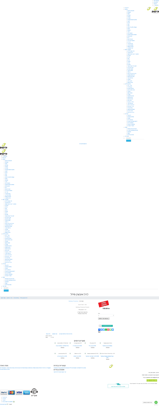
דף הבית (127, 7)
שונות (126, 127)
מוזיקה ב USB (130, 48)
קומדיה (128, 94)
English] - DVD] (130, 101)
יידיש (128, 37)
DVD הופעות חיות (131, 40)
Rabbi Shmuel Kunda (131, 73)
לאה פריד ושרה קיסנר (131, 66)
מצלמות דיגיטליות (131, 124)
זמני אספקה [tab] (54, 333)
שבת (128, 25)
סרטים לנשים (130, 98)
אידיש (128, 60)
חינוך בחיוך (129, 81)
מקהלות (129, 12)
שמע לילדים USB (130, 51)
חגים (128, 58)
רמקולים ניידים (130, 122)
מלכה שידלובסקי (130, 76)
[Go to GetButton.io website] (156, 404)
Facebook (4, 397)
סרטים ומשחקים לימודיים (132, 130)
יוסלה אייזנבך (130, 70)
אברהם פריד (130, 43)
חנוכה (128, 21)
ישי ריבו (129, 42)
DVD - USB (129, 85)
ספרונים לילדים (130, 134)
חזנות (128, 13)
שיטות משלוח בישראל (33, 367)
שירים (128, 57)
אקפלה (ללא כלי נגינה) (132, 27)
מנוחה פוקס (129, 93)
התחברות (156, 2)
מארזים (128, 15)
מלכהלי (128, 79)
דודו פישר (56, 372)
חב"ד (128, 31)
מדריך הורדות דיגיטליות (43, 367)
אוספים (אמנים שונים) (132, 34)
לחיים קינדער (130, 52)
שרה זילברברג (130, 67)
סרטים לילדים (128, 84)
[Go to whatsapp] (156, 402)
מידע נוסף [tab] (48, 333)
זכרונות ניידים (130, 119)
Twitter (3, 400)
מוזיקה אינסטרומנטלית (132, 19)
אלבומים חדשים (130, 10)
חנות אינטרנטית (3, 404)
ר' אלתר (129, 72)
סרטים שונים (130, 97)
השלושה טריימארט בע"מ (7, 401)
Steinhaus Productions (73, 301)
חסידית (128, 18)
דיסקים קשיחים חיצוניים (132, 121)
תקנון (50, 367)
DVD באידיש (130, 107)
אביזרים (126, 113)
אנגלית (128, 16)
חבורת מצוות (130, 82)
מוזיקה (126, 9)
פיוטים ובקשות (130, 46)
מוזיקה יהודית (83, 367)
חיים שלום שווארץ (131, 75)
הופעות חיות (129, 33)
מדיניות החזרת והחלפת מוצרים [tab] (65, 333)
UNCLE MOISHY (130, 104)
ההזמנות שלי (156, 0)
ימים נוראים (129, 36)
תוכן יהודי (127, 136)
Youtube (4, 398)
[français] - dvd (130, 106)
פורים (128, 22)
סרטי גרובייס (130, 110)
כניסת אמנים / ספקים (7, 367)
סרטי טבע (129, 100)
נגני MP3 (129, 115)
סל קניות (156, 5)
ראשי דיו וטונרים (130, 125)
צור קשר (27, 367)
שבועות (128, 30)
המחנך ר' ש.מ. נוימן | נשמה (133, 54)
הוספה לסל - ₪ (104, 318)
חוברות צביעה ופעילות (132, 128)
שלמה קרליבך (130, 45)
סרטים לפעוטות (130, 95)
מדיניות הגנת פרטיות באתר (17, 367)
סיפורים (129, 55)
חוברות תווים (130, 39)
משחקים (129, 131)
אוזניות (128, 118)
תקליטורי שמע (128, 49)
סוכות (128, 28)
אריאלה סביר (130, 78)
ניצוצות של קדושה (131, 109)
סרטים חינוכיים (130, 88)
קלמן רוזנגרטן (130, 69)
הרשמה (155, 3)
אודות (24, 367)
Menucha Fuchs (130, 112)
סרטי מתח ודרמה (131, 90)
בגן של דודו (129, 87)
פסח (128, 24)
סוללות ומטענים (130, 116)
